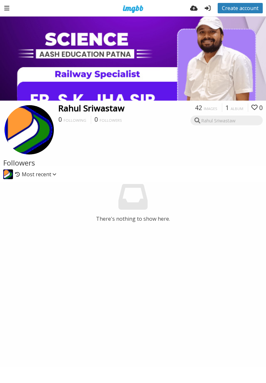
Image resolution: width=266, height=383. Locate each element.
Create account (240, 8)
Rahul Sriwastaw (91, 108)
